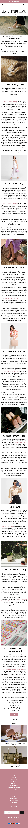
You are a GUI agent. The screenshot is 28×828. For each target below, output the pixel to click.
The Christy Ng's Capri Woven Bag (10, 203)
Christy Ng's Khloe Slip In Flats (12, 299)
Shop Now (14, 714)
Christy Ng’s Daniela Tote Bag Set (12, 371)
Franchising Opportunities (14, 787)
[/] (6, 4)
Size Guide (14, 777)
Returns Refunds (14, 779)
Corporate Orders (14, 789)
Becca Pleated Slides (20, 442)
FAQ (14, 775)
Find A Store (14, 783)
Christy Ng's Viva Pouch (7, 526)
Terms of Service (14, 800)
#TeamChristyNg (14, 798)
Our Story (14, 796)
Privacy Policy (14, 802)
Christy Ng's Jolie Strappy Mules (10, 101)
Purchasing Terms (14, 785)
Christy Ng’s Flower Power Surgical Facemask (13, 669)
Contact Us (14, 781)
